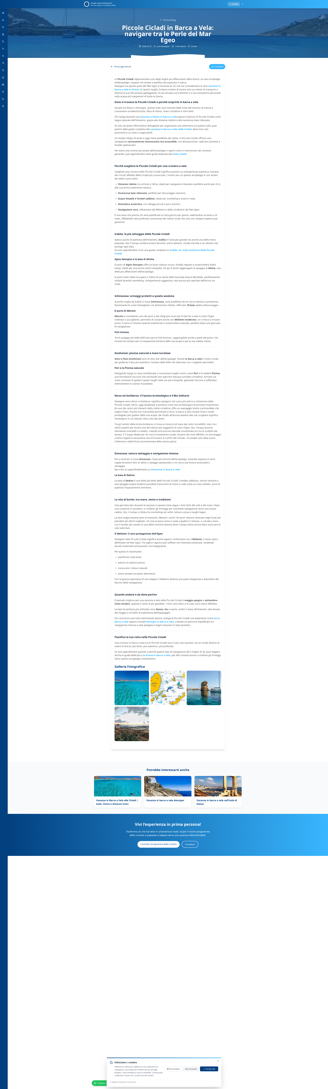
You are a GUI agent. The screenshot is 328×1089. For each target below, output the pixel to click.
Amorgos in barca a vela (160, 621)
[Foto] (3, 84)
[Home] (3, 12)
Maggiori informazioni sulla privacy (124, 1082)
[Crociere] (3, 20)
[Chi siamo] (3, 34)
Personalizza (174, 1069)
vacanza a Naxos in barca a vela (158, 116)
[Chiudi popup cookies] (218, 1060)
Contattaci (190, 844)
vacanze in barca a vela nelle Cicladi (171, 129)
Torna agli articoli (122, 66)
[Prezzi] (3, 41)
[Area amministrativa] (3, 106)
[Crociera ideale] (3, 63)
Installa (235, 4)
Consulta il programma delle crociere (159, 844)
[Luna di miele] (3, 55)
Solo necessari (191, 1069)
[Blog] (3, 77)
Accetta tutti (210, 1069)
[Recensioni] (3, 91)
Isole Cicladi (179, 153)
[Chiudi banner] (242, 4)
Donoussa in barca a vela (165, 469)
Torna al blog (169, 20)
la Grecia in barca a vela (156, 655)
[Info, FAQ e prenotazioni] (3, 70)
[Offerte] (3, 48)
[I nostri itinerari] (3, 27)
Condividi (218, 66)
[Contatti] (3, 98)
